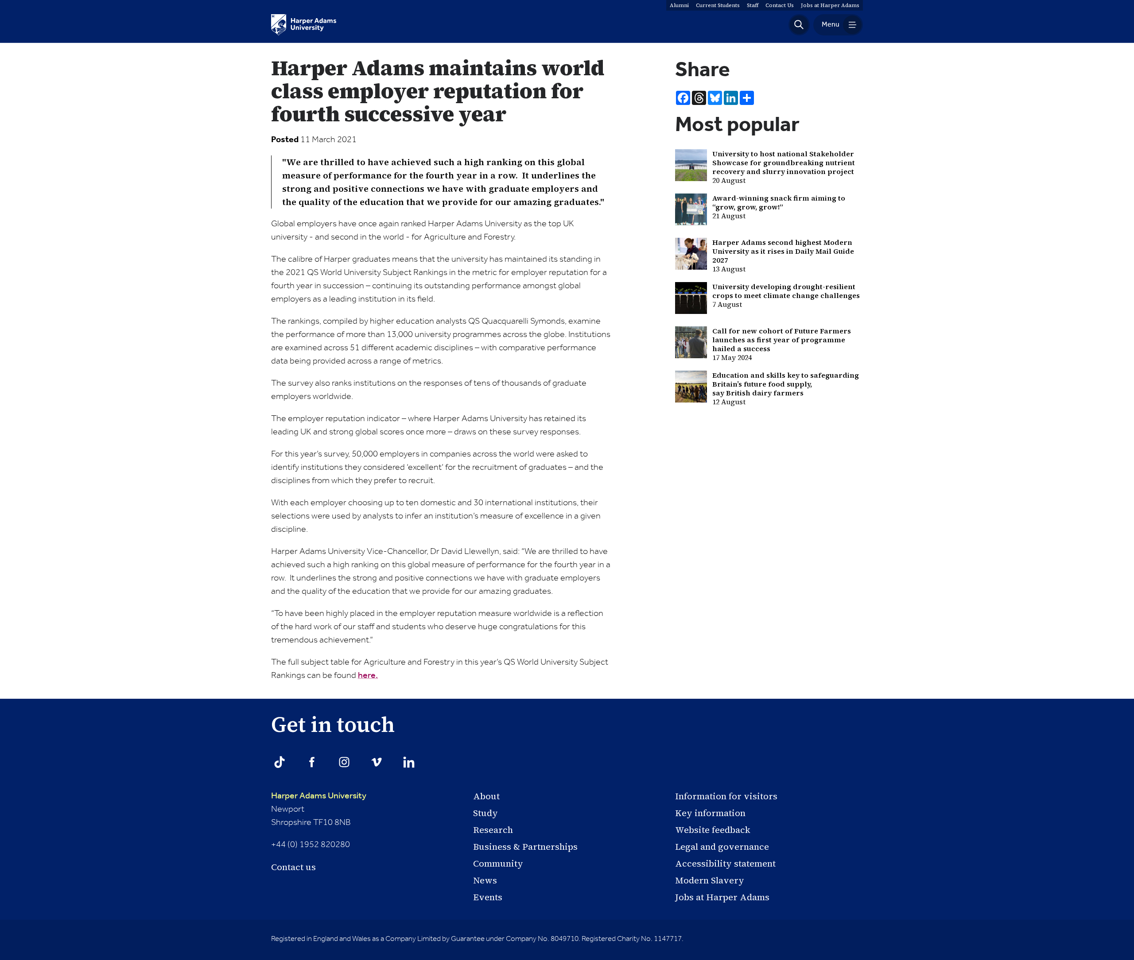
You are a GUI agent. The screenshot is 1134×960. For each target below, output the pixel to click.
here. (368, 675)
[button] (799, 24)
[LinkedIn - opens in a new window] (409, 762)
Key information (710, 813)
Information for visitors (726, 796)
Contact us (293, 867)
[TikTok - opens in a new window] (279, 762)
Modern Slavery (709, 880)
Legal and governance (722, 846)
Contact (779, 5)
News (485, 880)
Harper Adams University (318, 796)
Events (487, 897)
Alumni (679, 5)
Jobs (830, 5)
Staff (752, 5)
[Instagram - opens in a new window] (344, 762)
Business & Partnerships (525, 846)
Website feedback (712, 830)
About (486, 796)
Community (498, 863)
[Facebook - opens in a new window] (312, 762)
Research (493, 830)
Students (718, 5)
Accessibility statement (725, 863)
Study (485, 813)
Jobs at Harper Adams (722, 897)
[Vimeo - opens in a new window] (376, 762)
